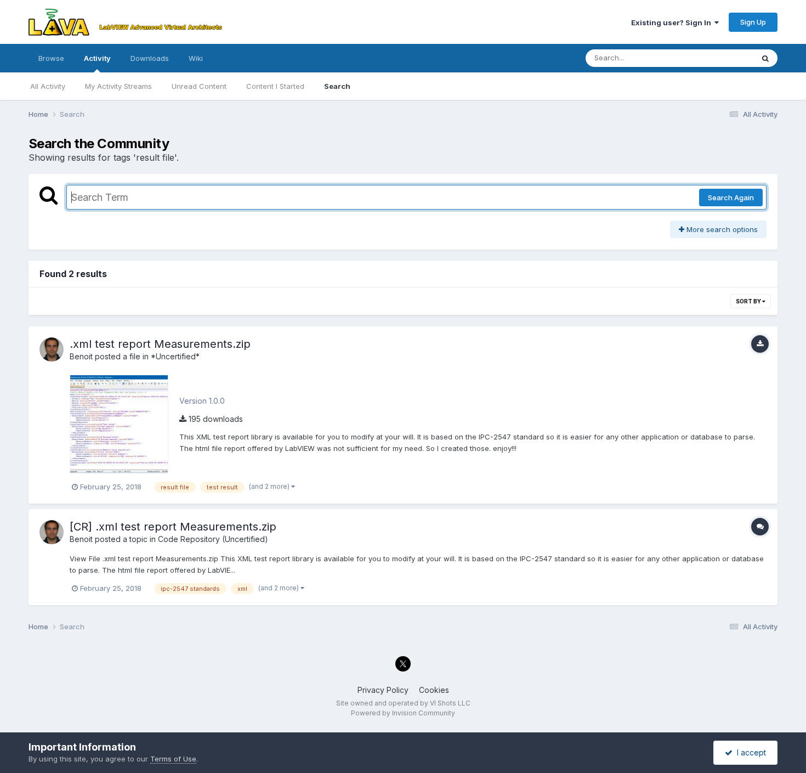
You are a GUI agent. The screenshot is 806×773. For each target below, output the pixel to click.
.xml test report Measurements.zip (160, 344)
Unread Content (199, 86)
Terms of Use (173, 758)
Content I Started (275, 86)
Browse (51, 58)
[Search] (765, 58)
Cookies (434, 690)
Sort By (749, 301)
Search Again (731, 197)
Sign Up (753, 22)
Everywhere (719, 58)
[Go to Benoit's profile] (51, 349)
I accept (749, 752)
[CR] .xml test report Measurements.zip (173, 526)
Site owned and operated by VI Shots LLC (403, 703)
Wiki (196, 58)
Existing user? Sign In (672, 22)
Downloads (149, 58)
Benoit (81, 356)
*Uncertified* (175, 356)
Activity (97, 58)
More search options (721, 229)
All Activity (47, 86)
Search (337, 86)
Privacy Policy (382, 690)
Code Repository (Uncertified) (213, 539)
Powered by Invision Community (403, 713)
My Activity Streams (118, 86)
